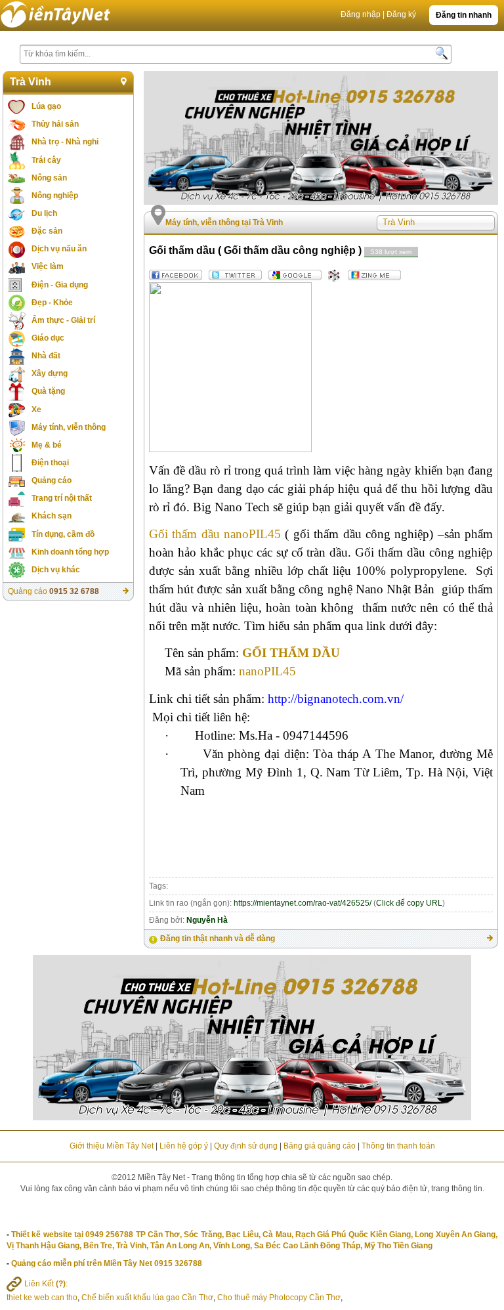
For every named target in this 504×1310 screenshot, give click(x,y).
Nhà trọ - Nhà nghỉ (65, 141)
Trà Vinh (30, 81)
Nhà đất (46, 355)
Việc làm (48, 266)
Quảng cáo (52, 480)
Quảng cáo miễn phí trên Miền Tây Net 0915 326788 (106, 1263)
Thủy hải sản (55, 124)
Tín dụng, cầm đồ (63, 534)
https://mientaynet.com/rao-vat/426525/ (302, 903)
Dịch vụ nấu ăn (59, 248)
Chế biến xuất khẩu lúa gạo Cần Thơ (147, 1297)
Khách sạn (52, 515)
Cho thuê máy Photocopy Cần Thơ (279, 1297)
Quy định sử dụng (246, 1146)
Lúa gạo (46, 106)
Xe (36, 409)
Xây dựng (50, 373)
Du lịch (44, 213)
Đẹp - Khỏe (52, 302)
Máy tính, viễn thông (69, 427)
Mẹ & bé (47, 445)
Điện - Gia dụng (60, 284)
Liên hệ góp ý (183, 1146)
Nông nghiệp (55, 195)
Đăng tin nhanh (464, 15)
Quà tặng (48, 391)
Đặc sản (47, 231)
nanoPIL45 (267, 671)
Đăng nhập (361, 14)
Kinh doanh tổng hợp (70, 552)
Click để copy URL (409, 903)
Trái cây (46, 160)
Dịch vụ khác (56, 569)
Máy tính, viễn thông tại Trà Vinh (224, 222)
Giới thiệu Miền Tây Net (112, 1146)
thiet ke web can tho (42, 1297)
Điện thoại (50, 462)
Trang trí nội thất (62, 498)
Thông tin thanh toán (398, 1146)
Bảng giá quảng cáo (320, 1146)
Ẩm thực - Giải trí (63, 320)
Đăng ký (401, 14)
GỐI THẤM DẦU (291, 653)
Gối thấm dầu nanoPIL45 (217, 534)
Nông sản (49, 177)
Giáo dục (48, 338)
